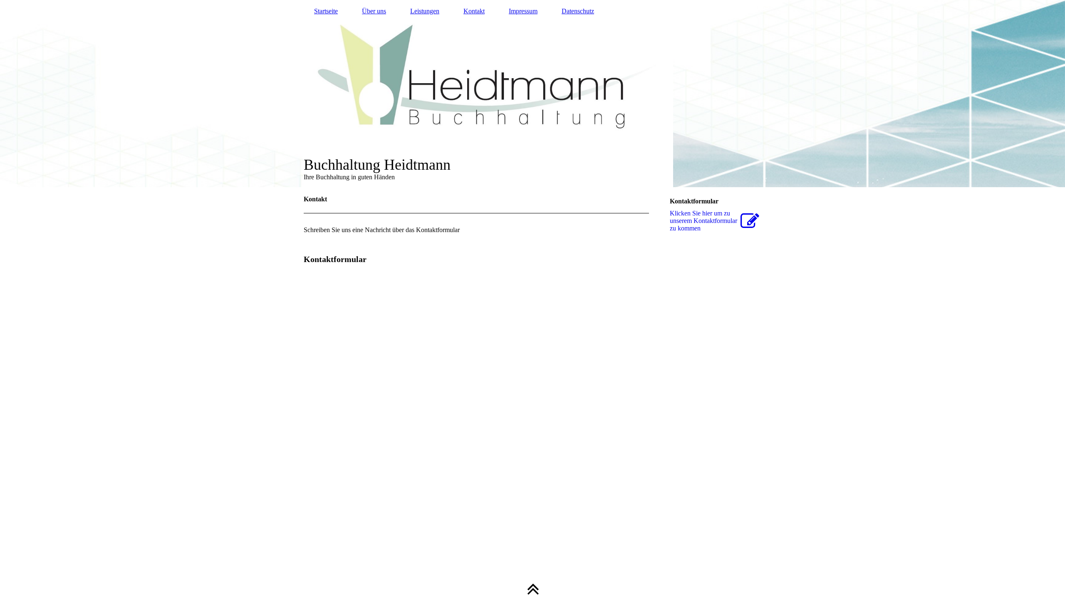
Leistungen (424, 11)
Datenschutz (578, 11)
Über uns (374, 11)
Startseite (326, 11)
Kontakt (474, 11)
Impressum (523, 11)
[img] (532, 93)
